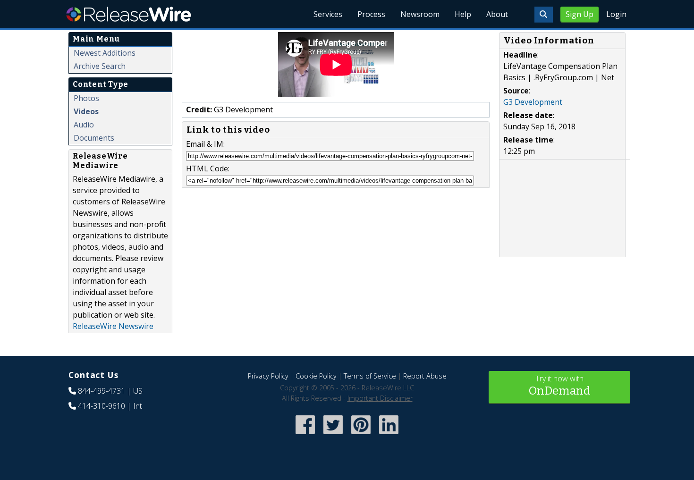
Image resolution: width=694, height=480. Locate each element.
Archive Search (100, 66)
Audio (84, 124)
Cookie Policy (316, 375)
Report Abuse (425, 375)
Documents (94, 138)
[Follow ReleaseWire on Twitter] (333, 435)
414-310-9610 (101, 406)
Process (371, 14)
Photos (86, 98)
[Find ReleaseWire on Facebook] (305, 435)
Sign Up (579, 14)
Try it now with (559, 385)
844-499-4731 (101, 391)
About (497, 14)
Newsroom (420, 14)
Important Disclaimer (380, 398)
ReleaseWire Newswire (113, 326)
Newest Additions (104, 53)
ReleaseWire (129, 14)
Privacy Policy (268, 375)
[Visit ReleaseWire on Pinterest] (361, 435)
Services (327, 14)
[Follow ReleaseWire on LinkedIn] (389, 435)
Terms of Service (370, 375)
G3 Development (532, 102)
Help (463, 14)
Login (616, 14)
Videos (86, 111)
